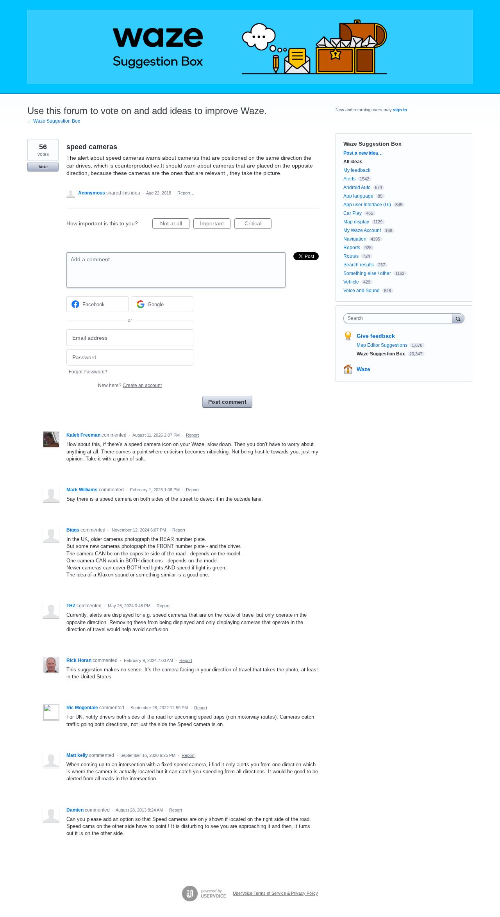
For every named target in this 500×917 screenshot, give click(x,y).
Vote (43, 166)
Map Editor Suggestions (383, 345)
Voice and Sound (361, 290)
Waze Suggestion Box (372, 144)
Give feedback (376, 336)
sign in (400, 109)
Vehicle (351, 282)
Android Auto (357, 187)
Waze (363, 369)
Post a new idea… (363, 153)
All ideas (352, 161)
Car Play (352, 213)
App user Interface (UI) (367, 204)
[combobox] (399, 318)
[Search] (458, 318)
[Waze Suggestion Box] (250, 47)
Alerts (349, 179)
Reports (351, 247)
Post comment (227, 402)
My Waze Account (362, 230)
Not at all (174, 224)
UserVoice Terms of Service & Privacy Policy (275, 893)
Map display (356, 222)
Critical (258, 224)
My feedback (356, 170)
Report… (186, 193)
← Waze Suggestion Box (53, 121)
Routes (351, 256)
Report (192, 435)
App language (358, 196)
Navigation (354, 239)
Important (215, 224)
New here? (130, 385)
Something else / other (367, 273)
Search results (358, 265)
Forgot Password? (88, 372)
